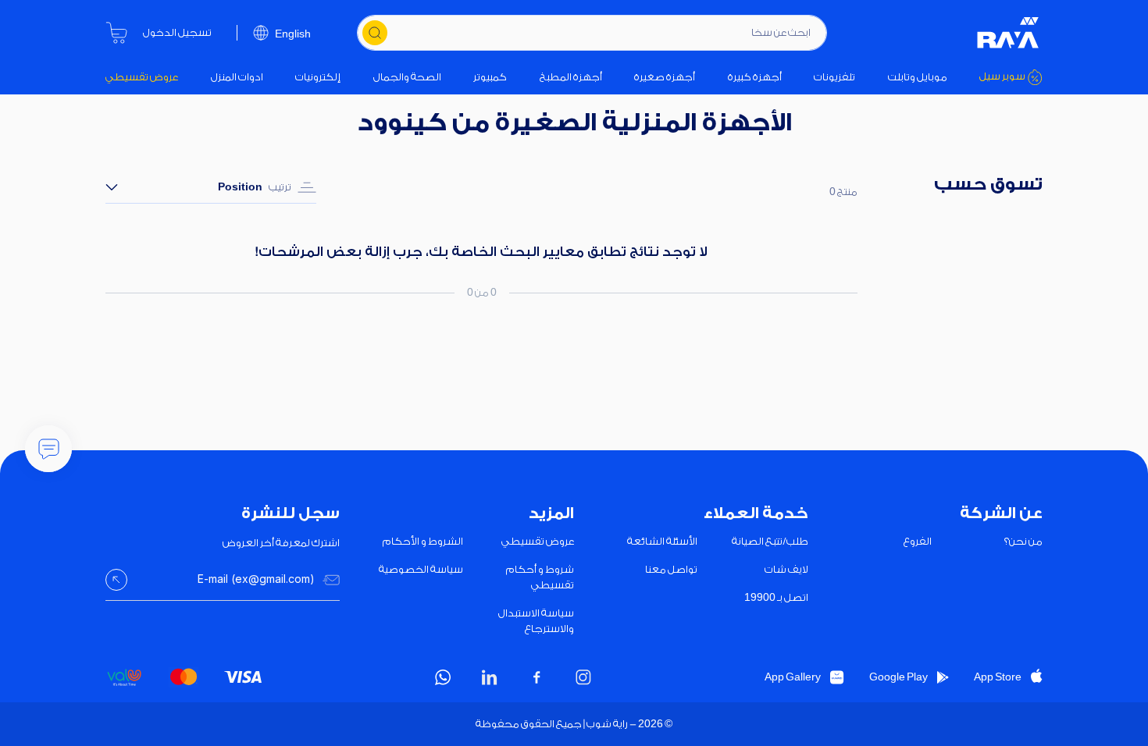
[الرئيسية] (1008, 32)
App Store (997, 677)
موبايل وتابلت (917, 77)
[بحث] (374, 32)
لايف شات (786, 569)
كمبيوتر (490, 77)
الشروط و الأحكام (423, 541)
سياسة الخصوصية (421, 569)
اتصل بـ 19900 (776, 597)
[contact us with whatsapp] (48, 448)
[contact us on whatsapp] (443, 677)
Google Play (898, 677)
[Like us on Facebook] (536, 677)
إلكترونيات (317, 77)
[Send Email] (116, 580)
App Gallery (793, 677)
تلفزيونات (834, 77)
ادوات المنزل (237, 77)
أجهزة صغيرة (664, 77)
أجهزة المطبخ (571, 77)
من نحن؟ (1023, 541)
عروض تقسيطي (141, 77)
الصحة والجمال (407, 77)
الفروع (918, 541)
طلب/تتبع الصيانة (770, 541)
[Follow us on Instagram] (583, 677)
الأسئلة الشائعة (662, 541)
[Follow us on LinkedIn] (489, 677)
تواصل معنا (671, 569)
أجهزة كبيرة (755, 77)
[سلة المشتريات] (116, 33)
